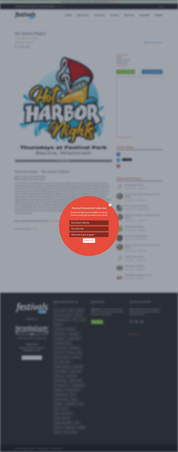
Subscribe (89, 240)
